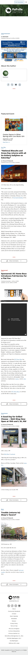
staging (17, 379)
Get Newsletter (19, 2)
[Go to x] (8, 606)
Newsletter (14, 618)
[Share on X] (12, 84)
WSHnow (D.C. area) (14, 643)
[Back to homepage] (4, 2)
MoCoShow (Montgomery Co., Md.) (14, 636)
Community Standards (14, 611)
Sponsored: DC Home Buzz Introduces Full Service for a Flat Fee (14, 275)
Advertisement (5, 33)
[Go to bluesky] (19, 606)
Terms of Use (14, 626)
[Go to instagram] (16, 606)
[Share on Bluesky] (16, 84)
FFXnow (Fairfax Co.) (14, 633)
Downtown (4, 413)
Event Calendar (14, 616)
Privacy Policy (14, 623)
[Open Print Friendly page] (19, 84)
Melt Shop (6, 454)
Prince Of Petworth (8, 161)
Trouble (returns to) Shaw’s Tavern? (10, 513)
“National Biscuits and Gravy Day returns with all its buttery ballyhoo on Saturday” (13, 154)
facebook (12, 454)
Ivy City (3, 147)
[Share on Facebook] (8, 84)
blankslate (5, 36)
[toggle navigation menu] (26, 2)
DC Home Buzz (18, 359)
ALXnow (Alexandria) (14, 631)
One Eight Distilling (18, 197)
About (14, 608)
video (24, 379)
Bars (2, 509)
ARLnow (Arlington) (14, 628)
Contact (14, 613)
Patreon (14, 621)
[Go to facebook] (12, 606)
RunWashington (14, 640)
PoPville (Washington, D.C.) (14, 638)
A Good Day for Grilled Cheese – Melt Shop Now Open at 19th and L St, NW (13, 418)
